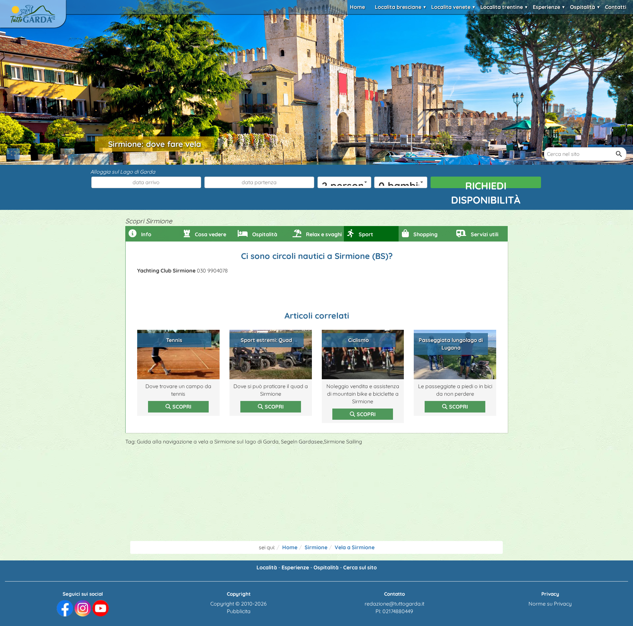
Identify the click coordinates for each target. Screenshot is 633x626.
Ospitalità (582, 7)
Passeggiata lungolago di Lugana (451, 344)
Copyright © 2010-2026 (238, 603)
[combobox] (344, 182)
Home (357, 7)
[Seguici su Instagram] (83, 608)
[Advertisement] (316, 495)
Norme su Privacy (550, 603)
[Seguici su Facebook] (65, 608)
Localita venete (450, 7)
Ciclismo (358, 340)
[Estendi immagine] (13, 153)
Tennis (174, 340)
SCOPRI (181, 406)
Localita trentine (501, 7)
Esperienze (546, 7)
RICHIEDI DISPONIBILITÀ (485, 184)
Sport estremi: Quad (266, 340)
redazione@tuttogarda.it (394, 603)
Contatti (615, 7)
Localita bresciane (398, 7)
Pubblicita (239, 611)
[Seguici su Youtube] (100, 608)
